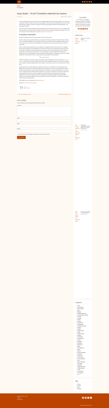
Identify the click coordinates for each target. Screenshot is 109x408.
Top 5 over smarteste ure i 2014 (24, 94)
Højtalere (79, 335)
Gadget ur (79, 327)
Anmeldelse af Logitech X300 (64, 94)
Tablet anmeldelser (81, 361)
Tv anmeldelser (80, 371)
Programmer (79, 354)
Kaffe (78, 387)
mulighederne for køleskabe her (46, 31)
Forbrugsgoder (80, 324)
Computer (79, 316)
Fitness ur (79, 321)
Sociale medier (80, 357)
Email (18, 123)
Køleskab (79, 388)
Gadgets (79, 329)
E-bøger (79, 319)
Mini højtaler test (80, 347)
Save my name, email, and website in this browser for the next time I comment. (34, 134)
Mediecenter (79, 344)
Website (18, 128)
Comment (19, 105)
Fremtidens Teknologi (28, 82)
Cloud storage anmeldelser (82, 315)
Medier (78, 346)
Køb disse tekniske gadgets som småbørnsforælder (85, 212)
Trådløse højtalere (81, 368)
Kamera (79, 339)
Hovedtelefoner (80, 338)
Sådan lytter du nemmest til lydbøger (85, 39)
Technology (79, 363)
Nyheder (35, 82)
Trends (78, 369)
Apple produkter (80, 308)
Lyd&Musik (79, 341)
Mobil (78, 349)
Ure (78, 374)
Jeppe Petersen (27, 87)
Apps (78, 310)
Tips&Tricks (79, 365)
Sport (78, 360)
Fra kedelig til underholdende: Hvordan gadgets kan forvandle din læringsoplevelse (85, 127)
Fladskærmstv (80, 322)
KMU (19, 6)
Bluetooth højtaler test (81, 313)
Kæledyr (79, 385)
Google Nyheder (80, 330)
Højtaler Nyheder (80, 333)
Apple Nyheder (80, 307)
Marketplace (79, 343)
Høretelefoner (80, 336)
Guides (78, 332)
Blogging (79, 311)
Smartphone (79, 355)
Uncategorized (80, 372)
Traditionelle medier (81, 366)
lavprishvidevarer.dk (40, 80)
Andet (78, 305)
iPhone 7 (79, 384)
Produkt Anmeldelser (81, 352)
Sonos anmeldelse (81, 358)
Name (18, 118)
